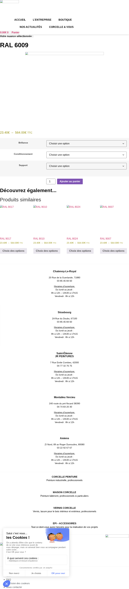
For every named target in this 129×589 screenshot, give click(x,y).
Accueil (20, 19)
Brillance (23, 143)
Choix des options (13, 251)
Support (23, 165)
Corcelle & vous (61, 27)
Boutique (65, 19)
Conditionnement (23, 154)
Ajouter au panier (70, 181)
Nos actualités (31, 27)
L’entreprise (42, 19)
